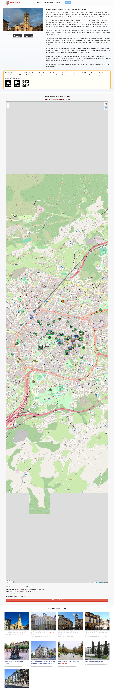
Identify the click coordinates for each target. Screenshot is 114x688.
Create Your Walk (48, 3)
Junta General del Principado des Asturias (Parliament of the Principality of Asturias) (43, 663)
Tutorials (58, 3)
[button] (76, 337)
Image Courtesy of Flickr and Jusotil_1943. (40, 637)
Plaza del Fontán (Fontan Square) (95, 632)
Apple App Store (51, 73)
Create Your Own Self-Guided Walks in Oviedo (57, 100)
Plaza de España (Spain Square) (94, 662)
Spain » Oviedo (19, 589)
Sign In (68, 3)
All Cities (37, 3)
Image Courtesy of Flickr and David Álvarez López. (57, 69)
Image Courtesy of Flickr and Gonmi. (66, 637)
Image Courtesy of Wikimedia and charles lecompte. (96, 664)
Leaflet (91, 582)
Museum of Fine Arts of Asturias (41, 632)
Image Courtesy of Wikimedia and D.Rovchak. (14, 635)
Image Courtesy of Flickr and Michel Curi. (13, 666)
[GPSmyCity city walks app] (14, 3)
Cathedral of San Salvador (13, 632)
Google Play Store (63, 73)
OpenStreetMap (98, 582)
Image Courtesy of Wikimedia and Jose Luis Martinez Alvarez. (96, 637)
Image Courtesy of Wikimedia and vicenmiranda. (41, 666)
